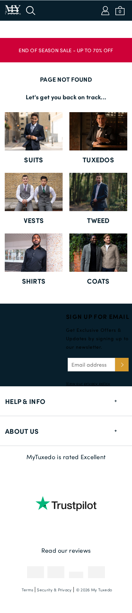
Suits (33, 159)
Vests (34, 220)
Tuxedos (98, 159)
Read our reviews (66, 550)
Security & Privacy (54, 589)
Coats (98, 281)
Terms (27, 589)
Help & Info (25, 401)
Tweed (98, 220)
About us (22, 431)
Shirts (34, 281)
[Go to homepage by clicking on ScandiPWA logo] (66, 10)
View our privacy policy (88, 383)
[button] (66, 47)
